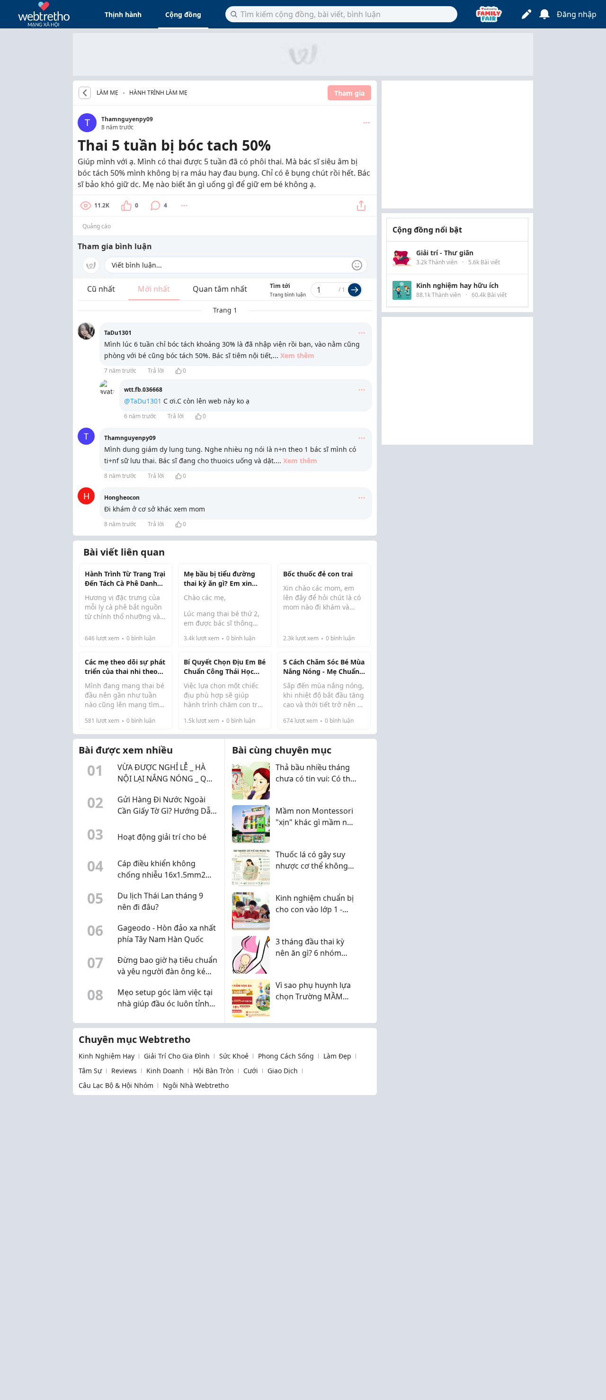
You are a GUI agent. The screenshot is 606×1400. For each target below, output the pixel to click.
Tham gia (349, 93)
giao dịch (282, 1070)
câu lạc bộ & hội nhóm (116, 1085)
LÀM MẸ (107, 93)
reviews (124, 1070)
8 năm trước (120, 476)
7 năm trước (120, 371)
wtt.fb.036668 (143, 390)
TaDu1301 (118, 333)
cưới (250, 1070)
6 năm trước (140, 416)
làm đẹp (337, 1055)
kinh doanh (165, 1070)
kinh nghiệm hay (106, 1055)
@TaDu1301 (142, 400)
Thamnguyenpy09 (127, 119)
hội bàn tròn (213, 1070)
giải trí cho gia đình (177, 1055)
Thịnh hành (123, 14)
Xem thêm (297, 355)
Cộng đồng (183, 14)
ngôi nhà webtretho (196, 1085)
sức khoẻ (234, 1055)
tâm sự (90, 1070)
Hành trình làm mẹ (158, 93)
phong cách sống (286, 1055)
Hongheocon (122, 498)
